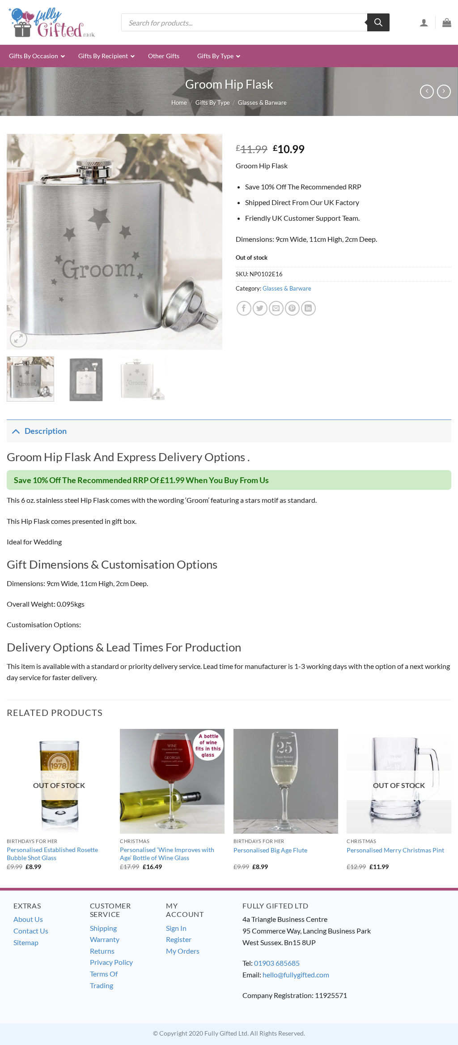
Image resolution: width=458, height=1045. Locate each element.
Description (46, 431)
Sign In (176, 928)
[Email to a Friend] (276, 308)
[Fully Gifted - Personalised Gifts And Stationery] (51, 22)
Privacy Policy (111, 962)
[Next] (207, 241)
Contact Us (30, 930)
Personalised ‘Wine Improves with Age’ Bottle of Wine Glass (167, 854)
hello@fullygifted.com (296, 974)
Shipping (103, 928)
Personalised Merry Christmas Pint (395, 850)
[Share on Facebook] (244, 308)
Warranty (104, 939)
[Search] (378, 22)
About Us (28, 919)
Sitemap (25, 942)
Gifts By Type (212, 102)
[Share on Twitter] (260, 308)
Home (179, 102)
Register (178, 939)
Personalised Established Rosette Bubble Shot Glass (52, 854)
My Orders (182, 950)
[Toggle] (15, 431)
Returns (102, 950)
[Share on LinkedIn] (308, 308)
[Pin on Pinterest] (292, 308)
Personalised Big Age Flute (270, 850)
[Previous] (22, 241)
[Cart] (446, 22)
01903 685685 (277, 963)
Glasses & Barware (262, 102)
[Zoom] (18, 339)
